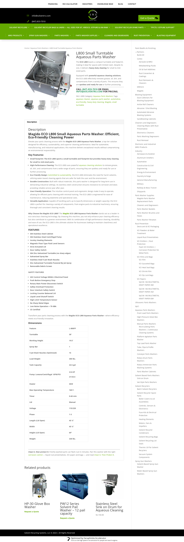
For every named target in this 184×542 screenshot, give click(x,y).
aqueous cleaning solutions (90, 165)
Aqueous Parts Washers (39, 48)
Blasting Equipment (166, 35)
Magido (108, 102)
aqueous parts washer (100, 99)
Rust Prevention (142, 35)
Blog (120, 4)
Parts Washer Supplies (86, 35)
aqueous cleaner (83, 99)
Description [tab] (32, 122)
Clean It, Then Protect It (104, 455)
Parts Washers (62, 35)
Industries (87, 4)
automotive (115, 99)
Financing (53, 4)
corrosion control (35, 455)
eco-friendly (81, 102)
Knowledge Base (105, 4)
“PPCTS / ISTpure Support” (163, 27)
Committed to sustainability (59, 175)
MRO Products (15, 35)
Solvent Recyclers (18, 27)
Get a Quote (147, 18)
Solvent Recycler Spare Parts (129, 27)
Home (26, 48)
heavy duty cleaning (95, 102)
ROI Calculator (70, 4)
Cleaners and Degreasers (116, 35)
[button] (68, 55)
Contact (132, 4)
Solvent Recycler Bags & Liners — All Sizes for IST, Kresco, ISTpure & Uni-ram (71, 27)
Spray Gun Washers (38, 35)
